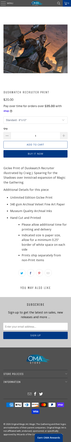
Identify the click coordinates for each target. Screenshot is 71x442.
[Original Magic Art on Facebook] (35, 394)
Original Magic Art (19, 424)
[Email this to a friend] (48, 272)
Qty (5, 128)
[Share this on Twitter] (22, 272)
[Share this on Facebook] (30, 272)
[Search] (59, 3)
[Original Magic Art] (35, 3)
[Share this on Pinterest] (39, 272)
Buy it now (35, 153)
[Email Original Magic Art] (29, 394)
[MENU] (1, 3)
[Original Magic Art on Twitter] (41, 394)
